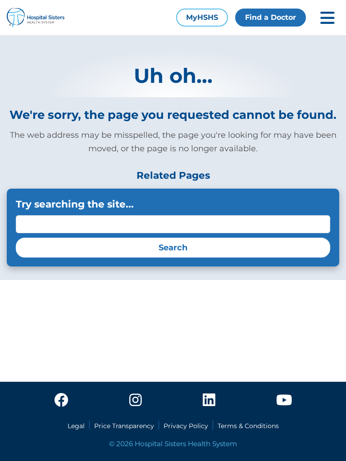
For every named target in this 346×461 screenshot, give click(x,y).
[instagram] (135, 400)
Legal (76, 426)
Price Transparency (124, 426)
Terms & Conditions (248, 426)
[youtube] (284, 400)
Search (173, 248)
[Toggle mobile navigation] (327, 18)
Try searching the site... (75, 204)
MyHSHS (202, 17)
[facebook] (61, 400)
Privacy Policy (186, 426)
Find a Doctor (270, 17)
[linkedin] (209, 400)
